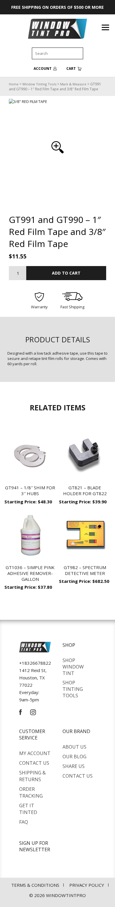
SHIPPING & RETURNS (32, 776)
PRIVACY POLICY (86, 885)
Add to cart (66, 273)
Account (43, 68)
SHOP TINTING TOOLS (73, 689)
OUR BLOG (74, 756)
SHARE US (74, 766)
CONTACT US (34, 763)
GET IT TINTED (28, 808)
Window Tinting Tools (39, 84)
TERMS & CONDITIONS (35, 885)
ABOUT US (74, 747)
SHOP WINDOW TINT (73, 666)
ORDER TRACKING (31, 792)
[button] (57, 147)
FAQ (23, 822)
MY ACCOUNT (34, 753)
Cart (71, 68)
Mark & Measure (73, 84)
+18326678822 (35, 663)
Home (14, 84)
